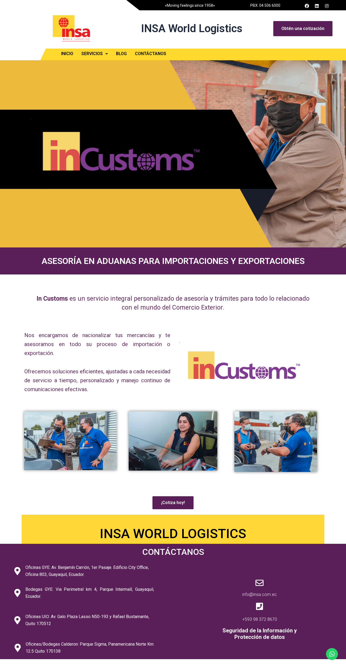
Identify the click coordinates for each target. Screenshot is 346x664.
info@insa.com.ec (259, 594)
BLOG (121, 53)
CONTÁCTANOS (150, 53)
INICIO (67, 53)
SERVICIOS (92, 53)
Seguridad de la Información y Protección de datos (259, 633)
